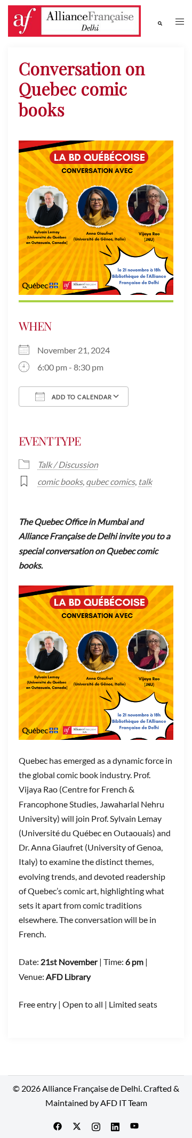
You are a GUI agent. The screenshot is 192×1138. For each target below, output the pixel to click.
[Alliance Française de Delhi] (74, 20)
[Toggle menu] (179, 21)
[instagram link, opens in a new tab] (96, 1125)
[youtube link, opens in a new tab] (134, 1125)
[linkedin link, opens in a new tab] (115, 1125)
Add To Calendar (81, 396)
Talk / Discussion (67, 464)
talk (145, 481)
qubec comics (110, 481)
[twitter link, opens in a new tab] (77, 1125)
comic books (60, 481)
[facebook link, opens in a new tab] (57, 1125)
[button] (159, 20)
